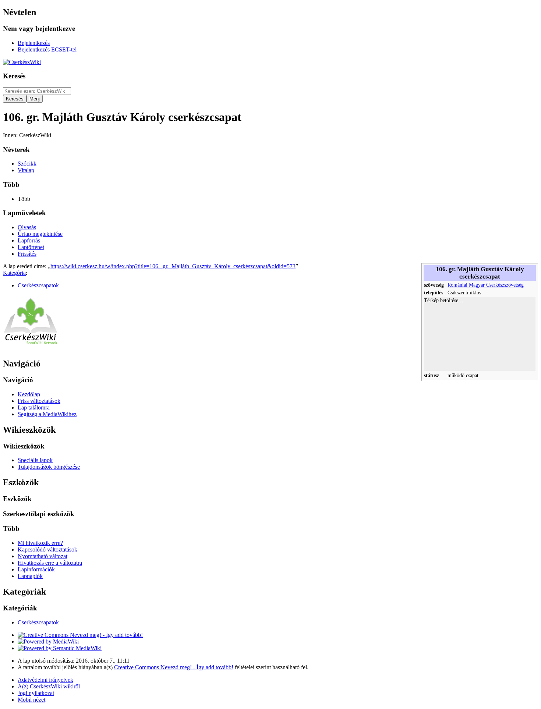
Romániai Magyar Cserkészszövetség (486, 285)
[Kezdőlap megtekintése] (30, 348)
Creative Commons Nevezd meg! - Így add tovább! (173, 667)
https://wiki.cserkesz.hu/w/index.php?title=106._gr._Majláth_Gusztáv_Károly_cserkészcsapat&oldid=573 (173, 266)
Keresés (14, 76)
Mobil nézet (31, 699)
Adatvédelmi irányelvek (45, 680)
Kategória (14, 273)
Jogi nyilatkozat (36, 693)
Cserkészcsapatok (38, 285)
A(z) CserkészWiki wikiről (49, 686)
